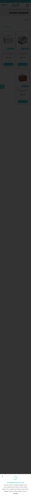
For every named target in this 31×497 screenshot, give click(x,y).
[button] (2, 476)
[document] (15, 248)
